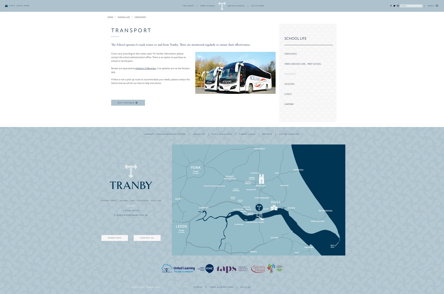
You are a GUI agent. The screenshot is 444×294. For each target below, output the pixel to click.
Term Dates (290, 54)
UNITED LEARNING (289, 134)
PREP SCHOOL (207, 6)
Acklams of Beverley (145, 68)
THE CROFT (188, 6)
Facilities (289, 84)
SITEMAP (198, 287)
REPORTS (267, 134)
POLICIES (245, 287)
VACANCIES (199, 134)
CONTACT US (147, 238)
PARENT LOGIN (247, 134)
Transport (140, 17)
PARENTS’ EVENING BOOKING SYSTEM (165, 134)
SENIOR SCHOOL (236, 6)
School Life (124, 17)
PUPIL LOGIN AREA (19, 6)
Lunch (288, 94)
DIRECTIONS (114, 238)
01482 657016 (132, 211)
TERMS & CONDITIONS (222, 287)
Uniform (289, 104)
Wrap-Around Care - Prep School (302, 64)
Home (110, 17)
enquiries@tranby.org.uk (132, 215)
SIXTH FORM (257, 6)
